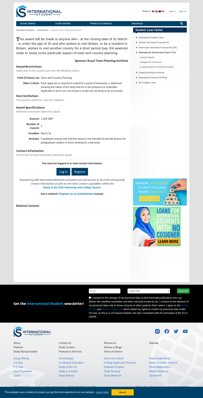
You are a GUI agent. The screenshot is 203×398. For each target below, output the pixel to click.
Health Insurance (158, 371)
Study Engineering (159, 358)
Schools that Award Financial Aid (154, 42)
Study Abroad (66, 375)
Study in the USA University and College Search (72, 187)
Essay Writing (21, 358)
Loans (16, 375)
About (16, 343)
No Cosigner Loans (147, 82)
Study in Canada (68, 371)
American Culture (114, 358)
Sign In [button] (182, 11)
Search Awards (147, 57)
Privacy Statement (112, 309)
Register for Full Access (151, 62)
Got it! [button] (122, 392)
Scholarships (66, 358)
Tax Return (155, 375)
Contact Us (65, 343)
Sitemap (153, 343)
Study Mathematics (159, 367)
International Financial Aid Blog (153, 77)
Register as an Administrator (76, 193)
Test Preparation (22, 371)
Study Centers (62, 23)
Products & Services (101, 23)
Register (79, 172)
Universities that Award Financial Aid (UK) (158, 47)
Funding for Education (71, 362)
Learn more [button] (102, 392)
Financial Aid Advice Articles (152, 72)
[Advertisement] (72, 244)
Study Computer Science (163, 362)
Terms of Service (113, 351)
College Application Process (120, 362)
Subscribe (183, 290)
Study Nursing (112, 371)
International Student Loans (151, 37)
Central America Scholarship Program (157, 67)
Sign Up (172, 11)
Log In (63, 172)
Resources (137, 23)
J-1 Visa (18, 362)
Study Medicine (112, 375)
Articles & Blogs (113, 347)
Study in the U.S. (68, 367)
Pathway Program (114, 367)
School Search (27, 23)
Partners (18, 347)
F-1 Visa (18, 367)
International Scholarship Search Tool (157, 52)
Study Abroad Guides (25, 351)
